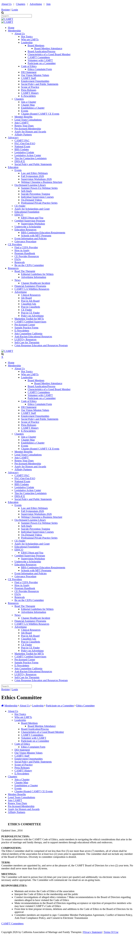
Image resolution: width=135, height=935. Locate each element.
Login (15, 9)
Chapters (20, 4)
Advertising (36, 4)
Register (5, 9)
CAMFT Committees (12, 923)
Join (48, 4)
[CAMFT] (7, 19)
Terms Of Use (111, 932)
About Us (6, 4)
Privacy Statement (92, 932)
